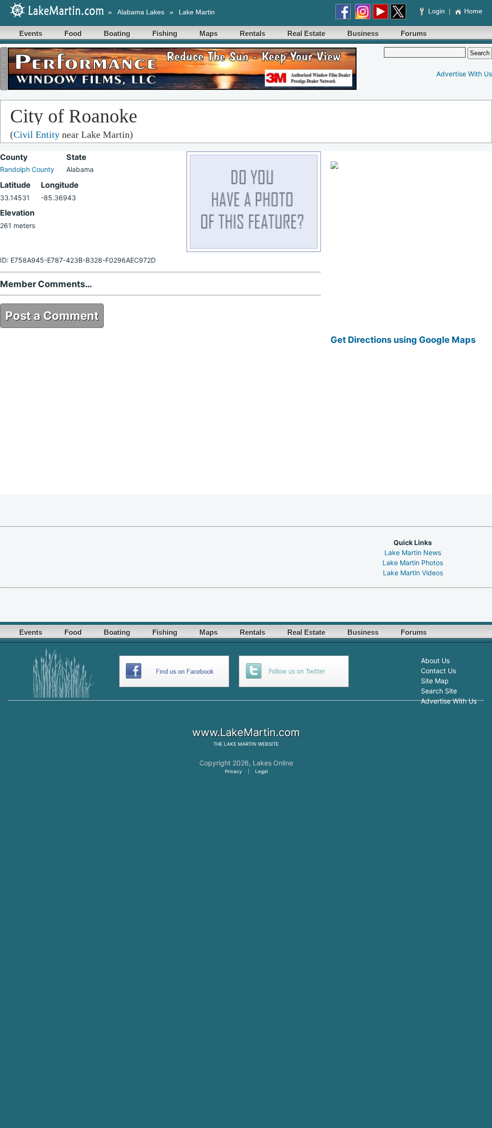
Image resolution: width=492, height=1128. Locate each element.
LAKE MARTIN (240, 744)
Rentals (252, 33)
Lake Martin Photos (412, 562)
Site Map (435, 681)
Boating (117, 33)
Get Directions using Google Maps (403, 339)
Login (436, 11)
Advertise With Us (464, 74)
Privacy (233, 771)
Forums (414, 33)
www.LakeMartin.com (246, 732)
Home (473, 11)
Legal (261, 771)
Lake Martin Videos (413, 573)
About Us (435, 660)
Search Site (439, 691)
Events (30, 33)
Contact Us (438, 671)
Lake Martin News (412, 552)
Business (363, 33)
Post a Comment (51, 316)
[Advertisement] (411, 427)
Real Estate (306, 33)
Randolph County (27, 169)
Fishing (164, 33)
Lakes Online (273, 763)
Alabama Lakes (140, 12)
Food (73, 33)
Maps (208, 33)
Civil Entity (36, 134)
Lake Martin (197, 12)
